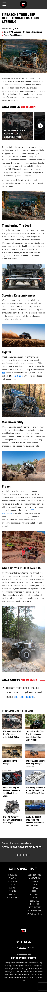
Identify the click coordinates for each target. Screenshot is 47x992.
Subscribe (23, 855)
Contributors (34, 874)
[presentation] (39, 126)
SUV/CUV (12, 878)
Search (34, 881)
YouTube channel (24, 697)
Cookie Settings (34, 913)
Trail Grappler (18, 376)
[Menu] (4, 4)
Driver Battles (34, 907)
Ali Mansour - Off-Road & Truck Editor (26, 32)
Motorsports (13, 897)
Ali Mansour (17, 35)
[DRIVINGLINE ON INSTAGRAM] (25, 941)
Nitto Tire (22, 947)
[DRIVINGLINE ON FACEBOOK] (21, 941)
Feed (34, 891)
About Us (34, 897)
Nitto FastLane (34, 910)
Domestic (12, 874)
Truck (12, 884)
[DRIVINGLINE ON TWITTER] (17, 941)
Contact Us (34, 878)
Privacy (34, 887)
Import (12, 887)
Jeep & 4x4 (12, 881)
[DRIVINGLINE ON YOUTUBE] (29, 941)
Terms (34, 884)
